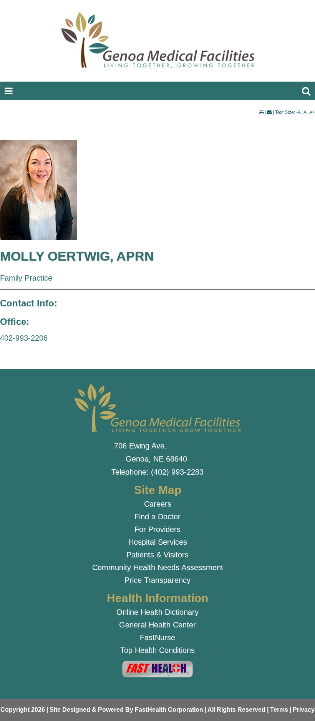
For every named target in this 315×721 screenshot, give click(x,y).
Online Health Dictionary (157, 612)
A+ (312, 112)
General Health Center (157, 625)
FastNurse (157, 637)
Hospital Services (157, 542)
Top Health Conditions (157, 650)
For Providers (157, 529)
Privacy (304, 709)
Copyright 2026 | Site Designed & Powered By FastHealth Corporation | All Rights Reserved (132, 709)
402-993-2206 (24, 338)
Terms (279, 709)
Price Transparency (157, 580)
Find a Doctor (157, 516)
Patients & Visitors (157, 554)
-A (298, 112)
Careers (157, 504)
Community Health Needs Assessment (157, 567)
